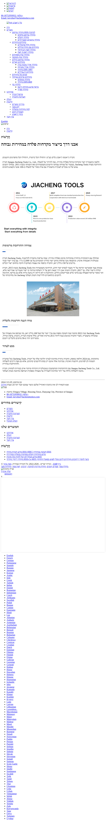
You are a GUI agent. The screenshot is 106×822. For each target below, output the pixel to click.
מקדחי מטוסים (24, 79)
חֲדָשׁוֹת (9, 102)
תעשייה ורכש (17, 112)
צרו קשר (10, 117)
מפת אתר (7, 464)
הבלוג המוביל (12, 421)
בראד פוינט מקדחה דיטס (28, 87)
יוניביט (24, 466)
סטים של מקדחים (19, 74)
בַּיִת (8, 27)
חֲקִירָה (3, 384)
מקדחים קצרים (18, 62)
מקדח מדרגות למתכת (37, 466)
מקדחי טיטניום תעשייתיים (29, 40)
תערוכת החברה (18, 97)
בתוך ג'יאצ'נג (17, 114)
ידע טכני (15, 107)
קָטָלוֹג (9, 99)
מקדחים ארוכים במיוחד (22, 77)
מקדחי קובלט (23, 37)
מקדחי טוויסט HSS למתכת (23, 32)
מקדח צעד (63, 466)
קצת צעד (16, 466)
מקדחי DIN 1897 (25, 69)
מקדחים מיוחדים (19, 42)
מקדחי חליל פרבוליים (26, 45)
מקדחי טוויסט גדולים (21, 59)
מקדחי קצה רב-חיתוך (26, 50)
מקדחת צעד (6, 466)
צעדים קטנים (52, 466)
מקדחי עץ (16, 84)
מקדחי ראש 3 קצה (25, 52)
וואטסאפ (8, 474)
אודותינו (10, 92)
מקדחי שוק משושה (20, 57)
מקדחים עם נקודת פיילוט (28, 47)
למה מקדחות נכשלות (21, 109)
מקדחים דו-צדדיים (25, 72)
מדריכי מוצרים (18, 104)
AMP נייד (57, 464)
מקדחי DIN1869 (25, 82)
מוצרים (10, 30)
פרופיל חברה (17, 94)
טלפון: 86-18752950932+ (12, 15)
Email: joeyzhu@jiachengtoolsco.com (17, 18)
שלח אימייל (6, 471)
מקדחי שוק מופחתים (20, 54)
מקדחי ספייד (23, 89)
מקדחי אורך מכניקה (26, 67)
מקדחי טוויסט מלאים (26, 35)
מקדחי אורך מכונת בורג (27, 64)
